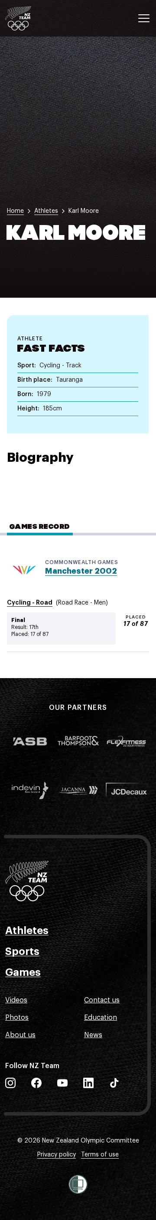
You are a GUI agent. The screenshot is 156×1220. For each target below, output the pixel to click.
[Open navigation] (144, 18)
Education (100, 1017)
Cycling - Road (29, 602)
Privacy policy (56, 1155)
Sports (22, 951)
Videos (16, 1000)
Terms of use (100, 1155)
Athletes (27, 930)
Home (15, 211)
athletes (46, 211)
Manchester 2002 (81, 571)
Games (23, 972)
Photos (17, 1017)
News (93, 1035)
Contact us (102, 1000)
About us (20, 1035)
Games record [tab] (40, 527)
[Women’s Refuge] (78, 1184)
